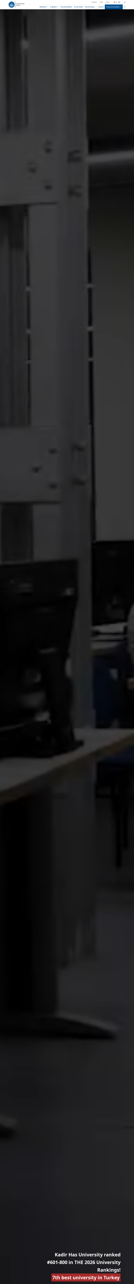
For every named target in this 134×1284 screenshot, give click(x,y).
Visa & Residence (66, 7)
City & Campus (89, 7)
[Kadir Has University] (11, 4)
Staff (101, 2)
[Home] (125, 2)
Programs (53, 7)
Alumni (107, 2)
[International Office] (20, 4)
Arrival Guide (78, 7)
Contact (101, 7)
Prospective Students (113, 7)
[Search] (125, 7)
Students (94, 2)
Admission (43, 7)
